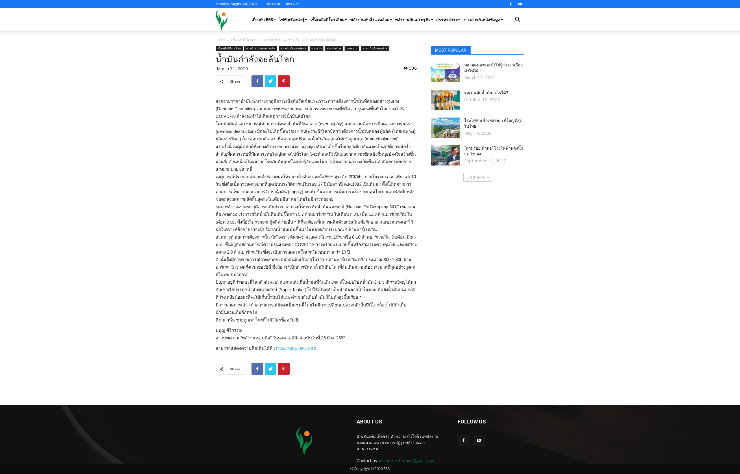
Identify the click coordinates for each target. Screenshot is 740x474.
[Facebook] (510, 4)
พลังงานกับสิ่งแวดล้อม (369, 19)
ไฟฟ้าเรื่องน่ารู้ (292, 19)
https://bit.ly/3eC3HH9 (296, 348)
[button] (517, 20)
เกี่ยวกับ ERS (262, 19)
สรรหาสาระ (447, 19)
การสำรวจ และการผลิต (282, 40)
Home (221, 40)
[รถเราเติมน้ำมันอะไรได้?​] (445, 100)
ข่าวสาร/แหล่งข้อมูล (482, 19)
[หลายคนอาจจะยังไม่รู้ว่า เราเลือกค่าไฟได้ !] (445, 72)
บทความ (273, 3)
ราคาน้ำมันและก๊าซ (375, 48)
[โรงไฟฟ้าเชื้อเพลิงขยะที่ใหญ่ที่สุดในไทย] (445, 128)
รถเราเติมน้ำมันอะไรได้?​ (486, 92)
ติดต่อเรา (292, 3)
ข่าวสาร (316, 48)
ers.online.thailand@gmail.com (407, 460)
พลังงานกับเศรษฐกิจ (412, 19)
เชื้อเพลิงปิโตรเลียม (327, 19)
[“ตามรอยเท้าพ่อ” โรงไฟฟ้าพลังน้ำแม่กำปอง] (445, 155)
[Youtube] (520, 4)
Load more (476, 177)
